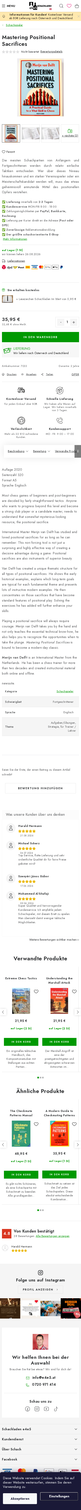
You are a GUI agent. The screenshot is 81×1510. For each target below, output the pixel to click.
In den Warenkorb (40, 337)
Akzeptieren (20, 1498)
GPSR (75, 374)
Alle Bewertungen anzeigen (53, 1236)
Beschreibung (16, 451)
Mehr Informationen (15, 239)
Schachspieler (65, 691)
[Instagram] (37, 1409)
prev (3, 1012)
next (78, 1012)
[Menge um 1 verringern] (60, 322)
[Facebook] (27, 1409)
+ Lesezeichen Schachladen (46, 299)
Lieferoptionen (16, 261)
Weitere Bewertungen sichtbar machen (53, 940)
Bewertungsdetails (51, 51)
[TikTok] (55, 1409)
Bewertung (39, 451)
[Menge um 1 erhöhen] (73, 322)
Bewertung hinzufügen (40, 788)
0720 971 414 (44, 1384)
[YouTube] (46, 1409)
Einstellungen (59, 1496)
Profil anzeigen (38, 1290)
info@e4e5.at (44, 1377)
